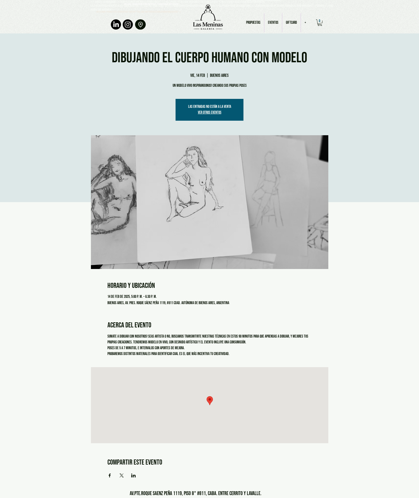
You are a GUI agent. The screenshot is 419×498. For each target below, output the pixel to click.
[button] (320, 22)
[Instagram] (128, 24)
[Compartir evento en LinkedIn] (133, 475)
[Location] (140, 24)
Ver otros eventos (209, 112)
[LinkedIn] (116, 24)
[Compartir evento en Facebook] (109, 475)
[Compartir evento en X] (121, 475)
